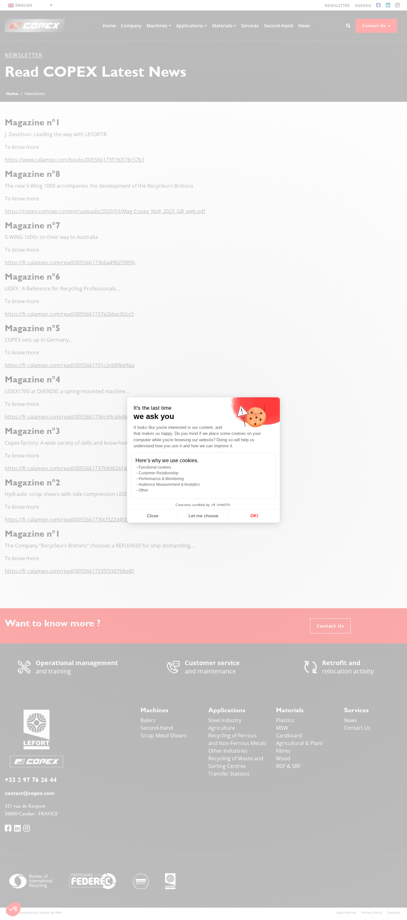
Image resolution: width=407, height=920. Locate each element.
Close (152, 515)
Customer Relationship (158, 473)
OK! (254, 515)
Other (143, 490)
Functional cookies (155, 467)
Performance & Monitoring (161, 479)
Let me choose (203, 515)
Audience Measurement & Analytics (169, 484)
